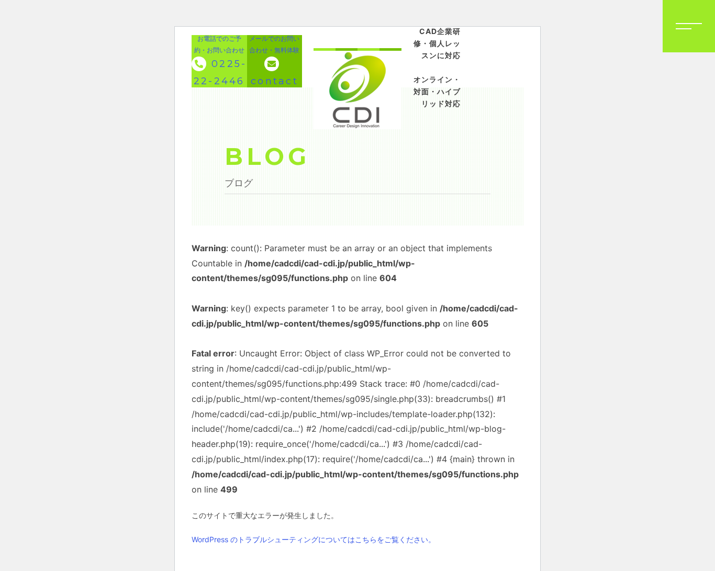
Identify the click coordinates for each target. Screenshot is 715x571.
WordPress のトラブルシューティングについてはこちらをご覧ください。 (313, 539)
